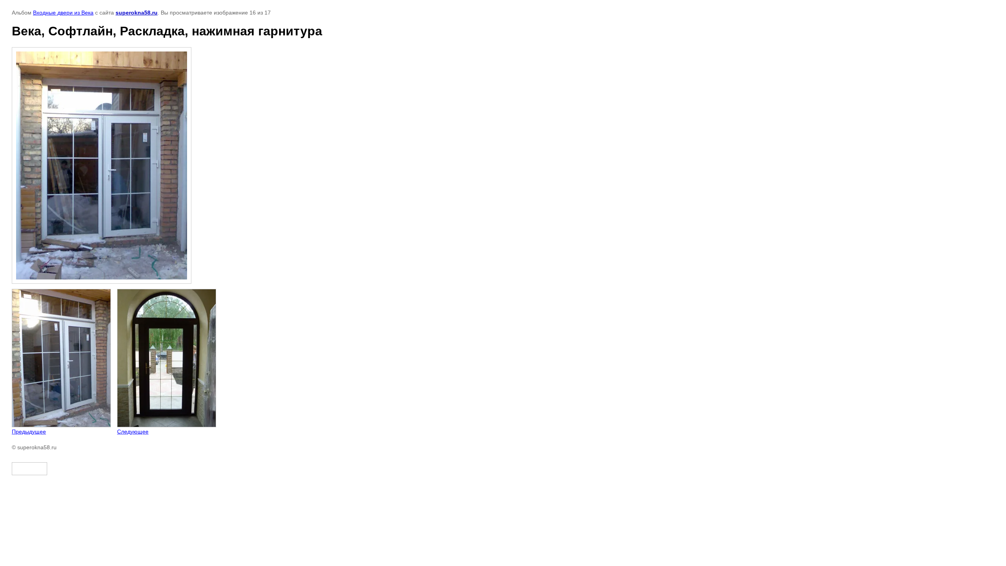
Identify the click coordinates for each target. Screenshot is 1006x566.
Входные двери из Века (63, 12)
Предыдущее (29, 431)
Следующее (133, 431)
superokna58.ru (137, 12)
